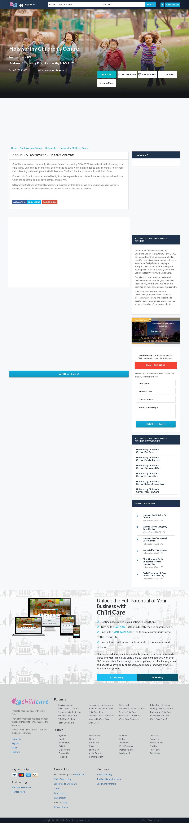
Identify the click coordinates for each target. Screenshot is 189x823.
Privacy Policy (61, 807)
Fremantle (64, 753)
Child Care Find (95, 712)
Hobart (122, 739)
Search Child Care (128, 712)
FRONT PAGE (18, 792)
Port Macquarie (97, 756)
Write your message (148, 407)
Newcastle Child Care (98, 719)
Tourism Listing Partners (100, 705)
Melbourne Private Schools (132, 708)
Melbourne (94, 735)
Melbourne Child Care (161, 712)
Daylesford (64, 749)
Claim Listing (34, 202)
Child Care (93, 722)
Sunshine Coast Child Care (101, 715)
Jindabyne (124, 742)
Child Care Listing (62, 779)
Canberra (154, 739)
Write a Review (69, 373)
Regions (16, 743)
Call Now (168, 74)
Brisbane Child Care (160, 715)
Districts (16, 752)
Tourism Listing (65, 705)
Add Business (172, 4)
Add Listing (157, 677)
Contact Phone (146, 399)
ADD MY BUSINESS (21, 787)
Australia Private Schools (100, 708)
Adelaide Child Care (67, 715)
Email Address (145, 391)
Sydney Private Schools (161, 708)
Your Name (144, 383)
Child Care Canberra (129, 719)
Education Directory (160, 705)
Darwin (92, 739)
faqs (65, 802)
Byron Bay (94, 742)
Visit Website (148, 74)
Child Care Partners (106, 783)
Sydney (62, 735)
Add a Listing (19, 202)
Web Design (60, 797)
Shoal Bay (94, 749)
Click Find (124, 705)
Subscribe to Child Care (65, 783)
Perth (61, 739)
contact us (79, 774)
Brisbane (123, 735)
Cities (14, 747)
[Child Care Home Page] (162, 5)
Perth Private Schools (68, 708)
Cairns (92, 746)
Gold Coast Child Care (130, 715)
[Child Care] (26, 5)
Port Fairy (155, 749)
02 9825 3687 (20, 70)
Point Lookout (126, 749)
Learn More (107, 83)
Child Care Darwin (159, 719)
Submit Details (156, 423)
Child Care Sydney (66, 719)
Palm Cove (155, 753)
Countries (16, 739)
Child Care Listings (151, 820)
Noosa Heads (156, 742)
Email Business (49, 202)
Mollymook (124, 753)
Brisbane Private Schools (70, 712)
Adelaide (154, 735)
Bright (62, 746)
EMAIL (108, 74)
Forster (153, 746)
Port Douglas (126, 746)
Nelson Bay (64, 742)
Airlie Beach (95, 753)
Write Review (128, 74)
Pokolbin (63, 756)
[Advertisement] (94, 125)
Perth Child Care (66, 722)
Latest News (60, 793)
